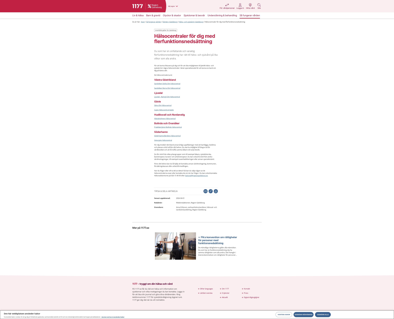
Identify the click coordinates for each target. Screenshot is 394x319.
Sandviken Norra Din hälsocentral (167, 88)
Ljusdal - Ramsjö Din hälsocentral (167, 97)
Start (143, 22)
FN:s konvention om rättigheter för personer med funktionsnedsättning (217, 240)
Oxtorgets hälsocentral (163, 140)
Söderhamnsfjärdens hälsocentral (167, 136)
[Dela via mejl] (205, 191)
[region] (197, 314)
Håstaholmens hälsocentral (165, 118)
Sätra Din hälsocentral (162, 105)
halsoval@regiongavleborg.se (196, 175)
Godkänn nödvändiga (303, 314)
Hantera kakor (284, 314)
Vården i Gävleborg (170, 22)
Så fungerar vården (153, 22)
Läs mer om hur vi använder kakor (112, 317)
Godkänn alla (323, 314)
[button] (216, 191)
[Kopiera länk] (211, 191)
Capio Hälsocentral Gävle (164, 110)
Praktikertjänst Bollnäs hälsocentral (168, 127)
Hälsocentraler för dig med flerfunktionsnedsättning (225, 22)
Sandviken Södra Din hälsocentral (167, 84)
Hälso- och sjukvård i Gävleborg (191, 22)
